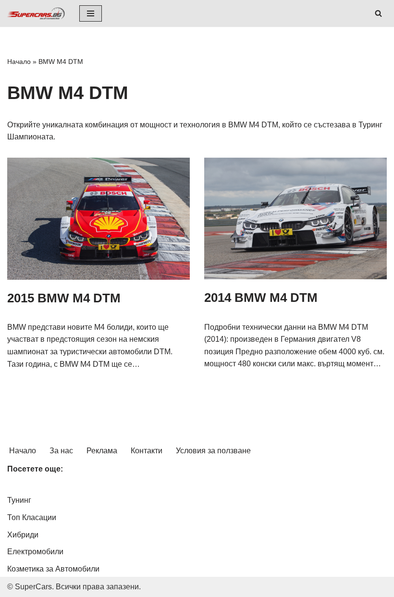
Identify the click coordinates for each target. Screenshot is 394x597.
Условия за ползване (213, 451)
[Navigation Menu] (90, 13)
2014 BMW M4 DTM (261, 297)
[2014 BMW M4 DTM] (295, 218)
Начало (19, 61)
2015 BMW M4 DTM (64, 298)
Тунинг (19, 500)
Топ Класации (31, 517)
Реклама (101, 451)
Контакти (146, 451)
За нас (61, 451)
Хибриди (22, 535)
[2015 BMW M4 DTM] (98, 219)
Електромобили (35, 551)
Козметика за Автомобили (53, 569)
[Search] (378, 13)
